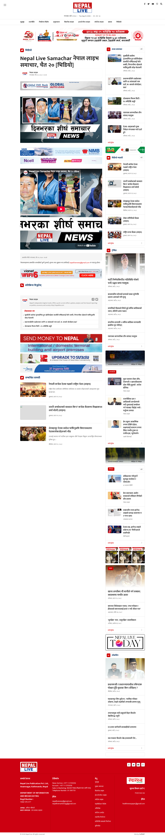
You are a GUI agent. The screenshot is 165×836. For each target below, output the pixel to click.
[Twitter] (148, 4)
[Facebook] (144, 4)
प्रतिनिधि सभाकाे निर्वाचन (103, 821)
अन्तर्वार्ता (112, 371)
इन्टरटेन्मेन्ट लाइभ (84, 21)
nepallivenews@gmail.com (79, 262)
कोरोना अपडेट (99, 812)
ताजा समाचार (117, 49)
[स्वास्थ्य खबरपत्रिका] (130, 781)
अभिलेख (97, 808)
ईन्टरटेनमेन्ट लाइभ (101, 795)
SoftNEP (142, 834)
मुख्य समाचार (99, 786)
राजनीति (31, 21)
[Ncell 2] (61, 160)
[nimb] (61, 152)
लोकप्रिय (115, 655)
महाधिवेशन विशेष (100, 804)
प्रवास (110, 21)
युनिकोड (97, 825)
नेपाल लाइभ (33, 72)
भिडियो (118, 21)
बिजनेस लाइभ (69, 21)
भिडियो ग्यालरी (117, 157)
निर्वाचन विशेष (44, 21)
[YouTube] (153, 4)
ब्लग (110, 568)
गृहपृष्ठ (97, 782)
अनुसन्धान (56, 21)
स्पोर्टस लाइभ (99, 21)
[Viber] (157, 4)
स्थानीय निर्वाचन (100, 817)
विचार (111, 469)
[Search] (161, 4)
